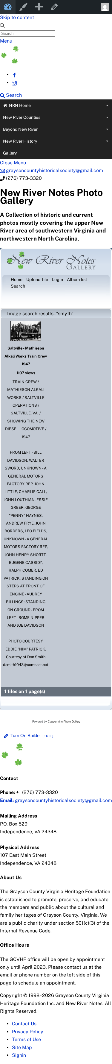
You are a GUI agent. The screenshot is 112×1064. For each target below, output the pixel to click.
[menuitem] (39, 7)
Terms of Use (26, 1039)
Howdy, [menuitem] (104, 7)
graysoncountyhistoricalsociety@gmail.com (56, 800)
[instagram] (14, 82)
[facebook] (14, 74)
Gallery (10, 153)
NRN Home (20, 105)
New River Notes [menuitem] (8, 7)
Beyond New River (20, 129)
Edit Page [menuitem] (54, 7)
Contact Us (24, 1023)
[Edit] (48, 736)
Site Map (22, 1047)
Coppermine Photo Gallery (64, 721)
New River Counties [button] (21, 117)
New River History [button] (20, 141)
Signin (19, 1055)
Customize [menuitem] (23, 7)
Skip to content (17, 17)
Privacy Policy (27, 1032)
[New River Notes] (45, 62)
